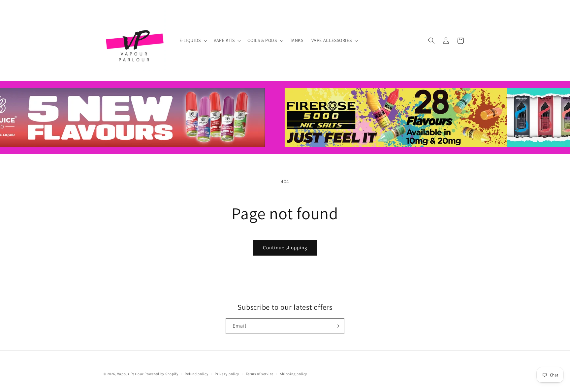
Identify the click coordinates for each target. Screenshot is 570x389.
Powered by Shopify (161, 373)
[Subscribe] (337, 326)
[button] (192, 40)
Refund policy (196, 373)
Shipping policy (293, 373)
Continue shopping (285, 247)
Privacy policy (227, 373)
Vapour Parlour (130, 373)
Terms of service (259, 373)
